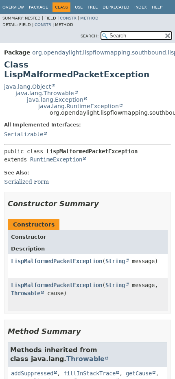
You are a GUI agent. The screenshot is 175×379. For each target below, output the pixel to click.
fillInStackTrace (89, 373)
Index (140, 7)
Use (79, 7)
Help (157, 7)
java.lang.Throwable (44, 93)
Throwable (25, 293)
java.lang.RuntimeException (78, 106)
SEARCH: (89, 36)
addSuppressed (32, 373)
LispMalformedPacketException (56, 261)
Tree (93, 7)
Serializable (23, 134)
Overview (13, 7)
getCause (139, 373)
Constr (68, 18)
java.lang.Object (27, 86)
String (115, 261)
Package (38, 7)
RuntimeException (56, 159)
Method (89, 18)
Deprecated (116, 7)
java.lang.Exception (55, 99)
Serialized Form (26, 182)
